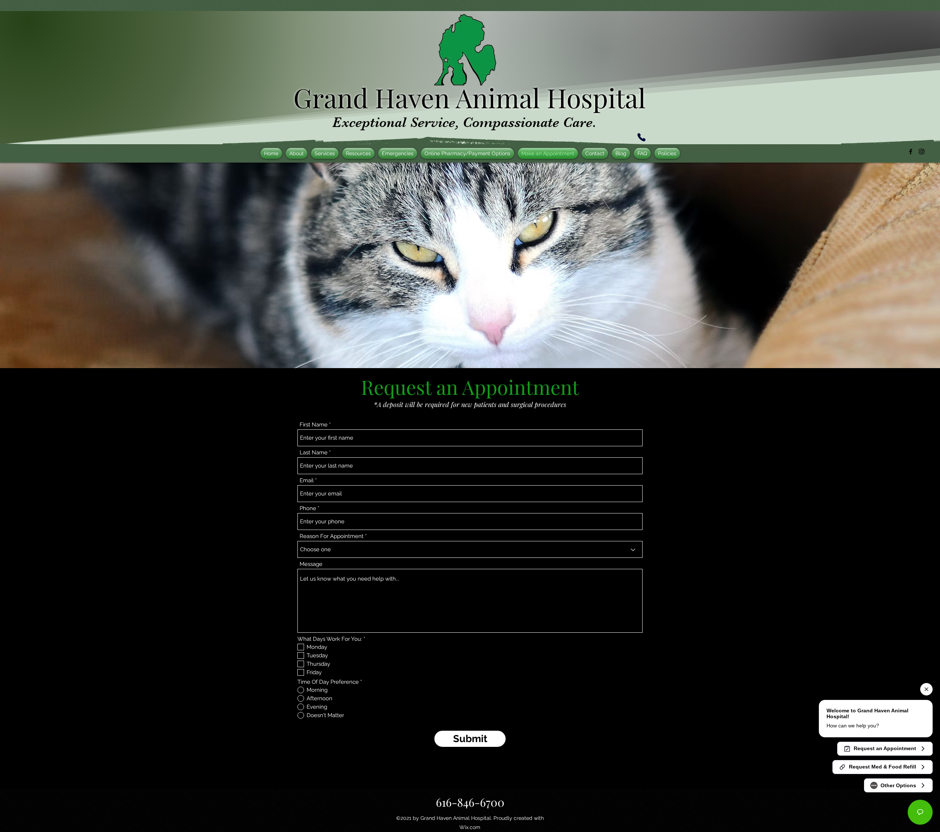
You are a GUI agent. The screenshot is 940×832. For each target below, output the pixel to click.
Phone (308, 508)
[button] (397, 153)
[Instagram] (921, 151)
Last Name (314, 452)
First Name (314, 425)
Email (307, 480)
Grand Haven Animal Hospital (469, 97)
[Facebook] (910, 151)
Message (311, 564)
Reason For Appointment (332, 536)
